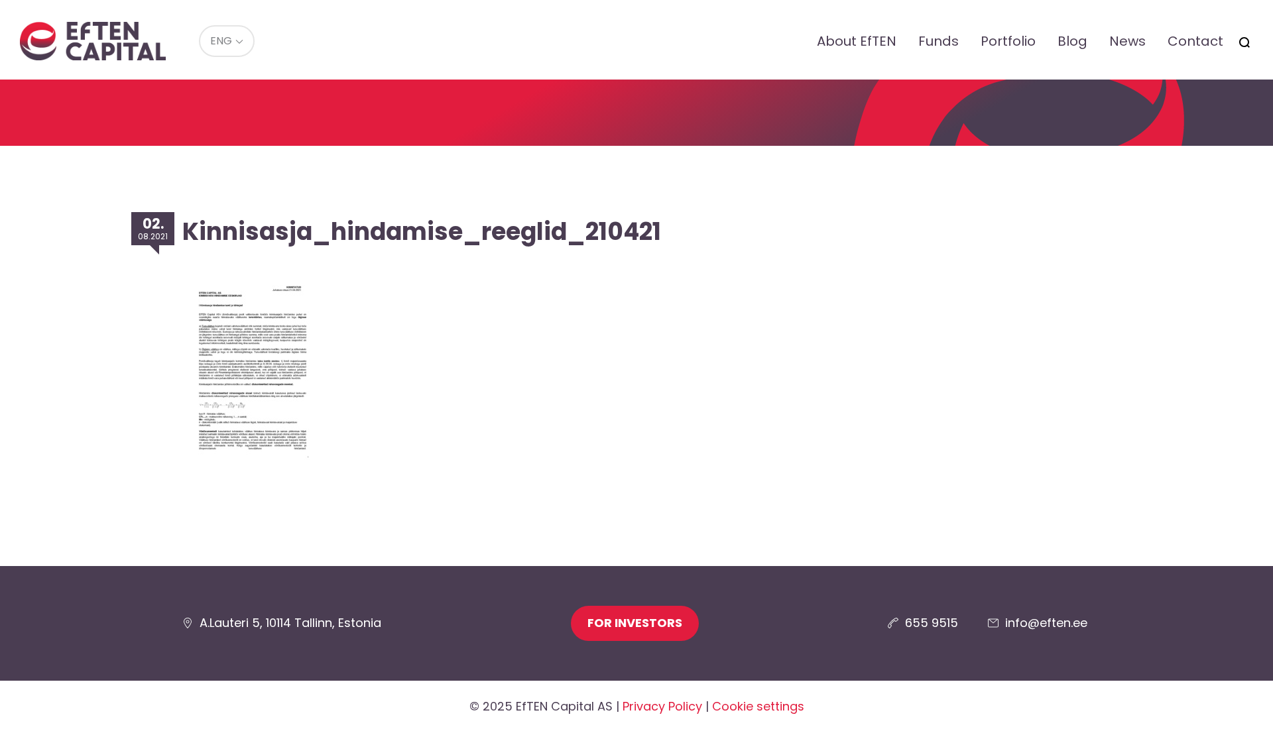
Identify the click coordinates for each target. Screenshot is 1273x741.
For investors (634, 622)
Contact (1195, 41)
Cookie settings (758, 706)
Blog (1072, 41)
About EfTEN (856, 41)
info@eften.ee (1046, 622)
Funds (938, 41)
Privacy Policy (662, 706)
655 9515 (931, 622)
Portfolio (1008, 41)
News (1127, 41)
